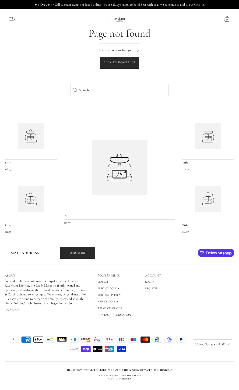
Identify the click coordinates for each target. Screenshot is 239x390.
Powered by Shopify (119, 378)
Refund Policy (108, 301)
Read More (12, 310)
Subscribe (78, 253)
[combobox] (119, 90)
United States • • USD (210, 344)
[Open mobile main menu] (12, 19)
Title (67, 216)
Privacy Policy (108, 288)
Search (103, 281)
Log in (150, 281)
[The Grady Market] (119, 167)
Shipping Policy (109, 295)
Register (151, 288)
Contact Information (114, 314)
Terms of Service (110, 308)
